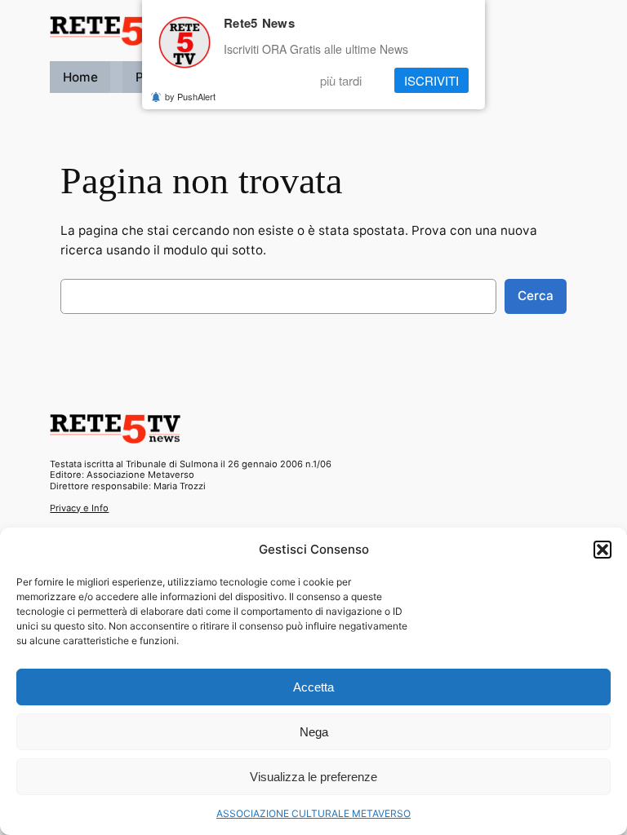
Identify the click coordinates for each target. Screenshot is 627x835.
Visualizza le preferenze (313, 777)
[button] (602, 549)
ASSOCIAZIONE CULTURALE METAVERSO (313, 813)
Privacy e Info (79, 508)
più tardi (341, 80)
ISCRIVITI (431, 80)
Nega (314, 732)
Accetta (313, 687)
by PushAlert (190, 96)
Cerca (536, 295)
